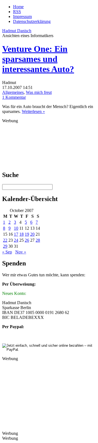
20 (32, 234)
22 (5, 240)
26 (27, 240)
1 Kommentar (14, 97)
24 (16, 240)
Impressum (22, 16)
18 (21, 234)
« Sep (7, 252)
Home (18, 6)
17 (16, 234)
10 (16, 228)
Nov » (20, 252)
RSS (17, 11)
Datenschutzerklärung (32, 21)
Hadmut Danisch (16, 30)
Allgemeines (13, 92)
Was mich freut (39, 92)
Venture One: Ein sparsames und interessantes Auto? (38, 59)
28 (38, 240)
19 (27, 234)
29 (5, 246)
